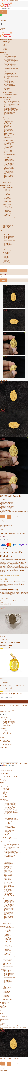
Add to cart (16, 1063)
